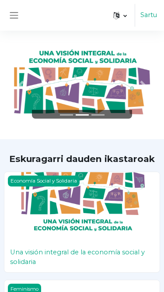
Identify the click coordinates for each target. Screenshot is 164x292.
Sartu (148, 15)
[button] (120, 15)
